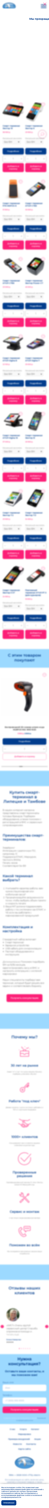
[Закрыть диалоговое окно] (45, 4)
